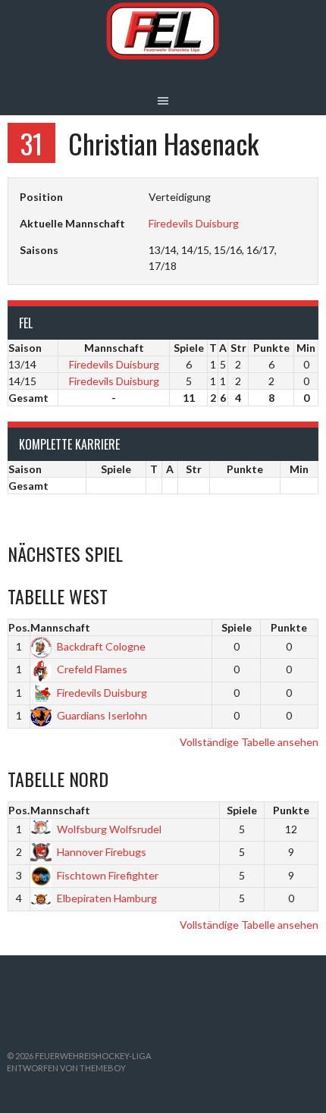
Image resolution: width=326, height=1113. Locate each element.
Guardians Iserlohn (102, 715)
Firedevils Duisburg (194, 223)
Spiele (236, 627)
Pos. (19, 627)
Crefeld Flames (92, 669)
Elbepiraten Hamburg (107, 898)
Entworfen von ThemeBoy (66, 1068)
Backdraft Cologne (101, 646)
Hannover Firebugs (101, 851)
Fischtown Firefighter (107, 875)
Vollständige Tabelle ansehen (249, 741)
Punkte (289, 627)
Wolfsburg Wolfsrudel (109, 829)
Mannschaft (60, 627)
